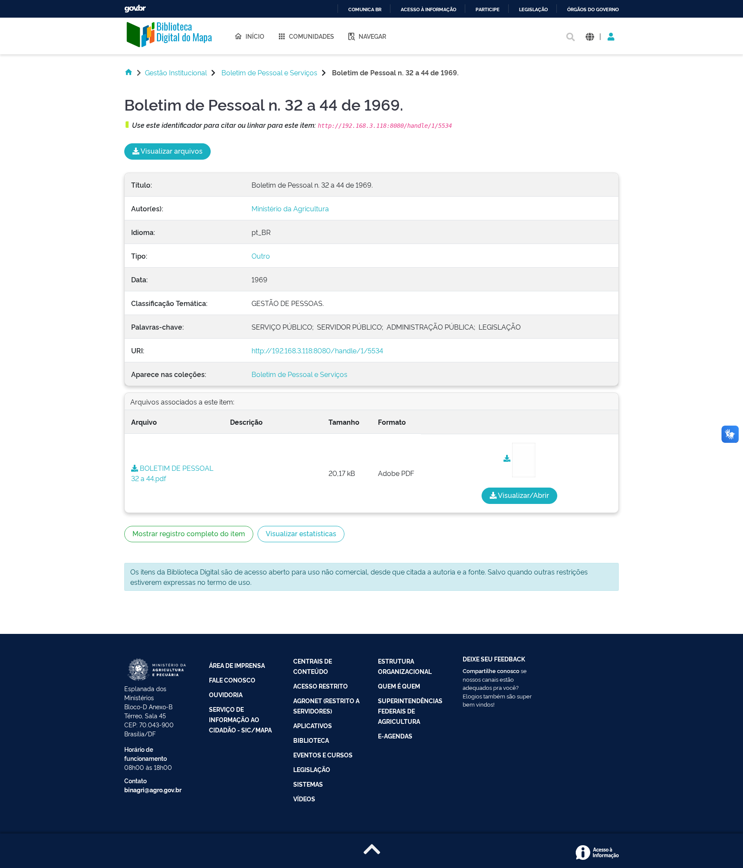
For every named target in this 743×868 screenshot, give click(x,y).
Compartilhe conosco (491, 670)
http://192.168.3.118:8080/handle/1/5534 (317, 350)
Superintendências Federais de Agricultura (410, 710)
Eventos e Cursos (323, 755)
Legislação (533, 9)
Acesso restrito (320, 686)
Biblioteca (311, 740)
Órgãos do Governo (593, 9)
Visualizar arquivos (171, 150)
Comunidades (311, 36)
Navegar (372, 36)
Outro (261, 255)
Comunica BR (364, 9)
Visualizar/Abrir (523, 495)
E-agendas (395, 736)
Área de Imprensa (237, 665)
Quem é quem (399, 686)
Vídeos (304, 798)
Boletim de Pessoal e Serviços (269, 72)
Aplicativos (312, 725)
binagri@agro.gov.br (152, 789)
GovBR (135, 9)
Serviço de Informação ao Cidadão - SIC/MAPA (240, 719)
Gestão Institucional (176, 72)
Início (255, 36)
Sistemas (308, 784)
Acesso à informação (428, 9)
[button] (589, 36)
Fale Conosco (232, 680)
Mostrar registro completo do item (188, 533)
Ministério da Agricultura (290, 208)
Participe (488, 9)
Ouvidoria (226, 694)
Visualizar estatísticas (301, 533)
